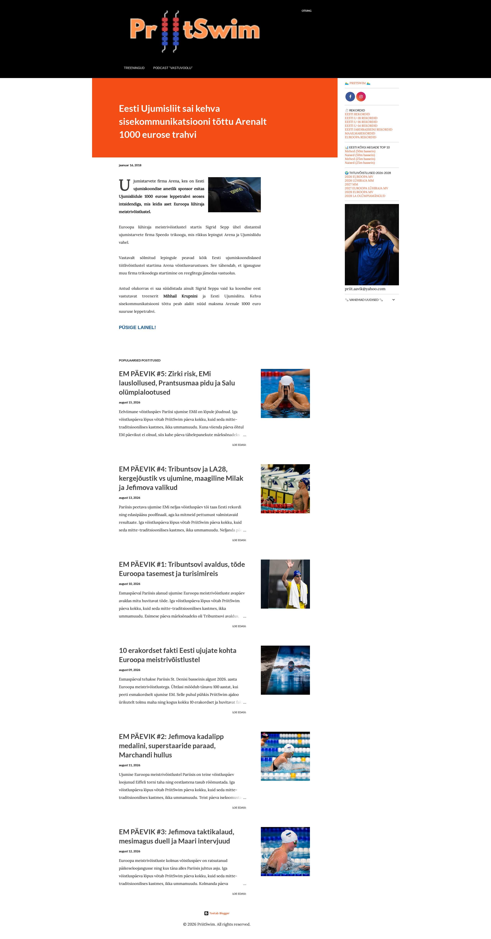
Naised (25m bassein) (360, 163)
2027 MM (351, 184)
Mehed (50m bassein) (360, 151)
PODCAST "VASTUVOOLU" (173, 68)
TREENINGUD (134, 68)
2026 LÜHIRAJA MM (359, 180)
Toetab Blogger (219, 913)
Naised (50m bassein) (360, 155)
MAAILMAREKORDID (360, 133)
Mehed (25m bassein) (360, 159)
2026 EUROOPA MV (359, 177)
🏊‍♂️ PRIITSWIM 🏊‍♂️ (357, 83)
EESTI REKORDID (357, 114)
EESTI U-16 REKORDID (361, 122)
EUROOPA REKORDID (360, 137)
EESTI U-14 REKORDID (361, 126)
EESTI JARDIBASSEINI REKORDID (368, 129)
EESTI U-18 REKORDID (361, 118)
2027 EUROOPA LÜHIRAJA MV (366, 188)
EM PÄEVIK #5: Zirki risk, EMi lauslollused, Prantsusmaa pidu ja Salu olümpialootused (177, 382)
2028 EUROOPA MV (359, 192)
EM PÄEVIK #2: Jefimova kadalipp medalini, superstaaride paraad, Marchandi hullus (171, 745)
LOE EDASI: (239, 444)
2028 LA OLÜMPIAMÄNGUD (365, 196)
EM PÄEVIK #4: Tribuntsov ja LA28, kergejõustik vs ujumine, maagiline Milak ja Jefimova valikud (181, 478)
